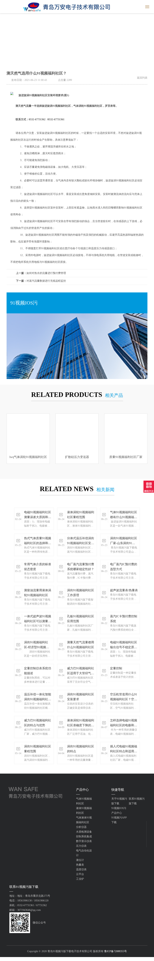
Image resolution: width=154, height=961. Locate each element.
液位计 (80, 860)
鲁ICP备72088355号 (115, 951)
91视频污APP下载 (119, 820)
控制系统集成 (84, 836)
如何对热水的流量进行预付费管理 (41, 273)
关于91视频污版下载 (119, 801)
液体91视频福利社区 (84, 810)
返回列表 (142, 77)
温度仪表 (81, 869)
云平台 (80, 874)
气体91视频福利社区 (84, 801)
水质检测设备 (84, 831)
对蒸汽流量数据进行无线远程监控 (41, 280)
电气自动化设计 (84, 853)
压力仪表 (81, 845)
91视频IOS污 (118, 808)
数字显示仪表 (84, 841)
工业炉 (80, 878)
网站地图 (5, 959)
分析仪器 (81, 827)
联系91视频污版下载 (137, 801)
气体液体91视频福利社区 (84, 820)
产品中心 (116, 812)
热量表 (80, 864)
